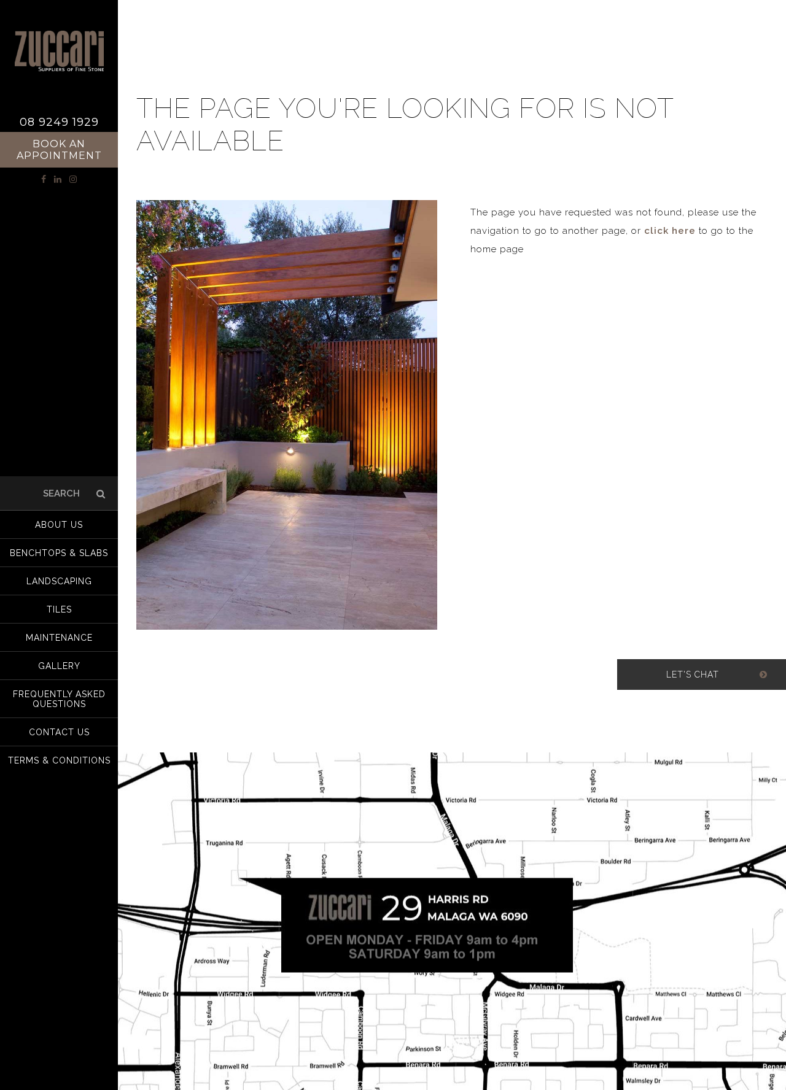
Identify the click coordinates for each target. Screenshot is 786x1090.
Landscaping (59, 581)
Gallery (59, 666)
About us (59, 525)
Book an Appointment (59, 149)
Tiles (59, 609)
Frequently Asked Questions (59, 699)
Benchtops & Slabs (59, 553)
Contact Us (59, 732)
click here (670, 230)
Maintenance (59, 638)
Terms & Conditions (59, 760)
